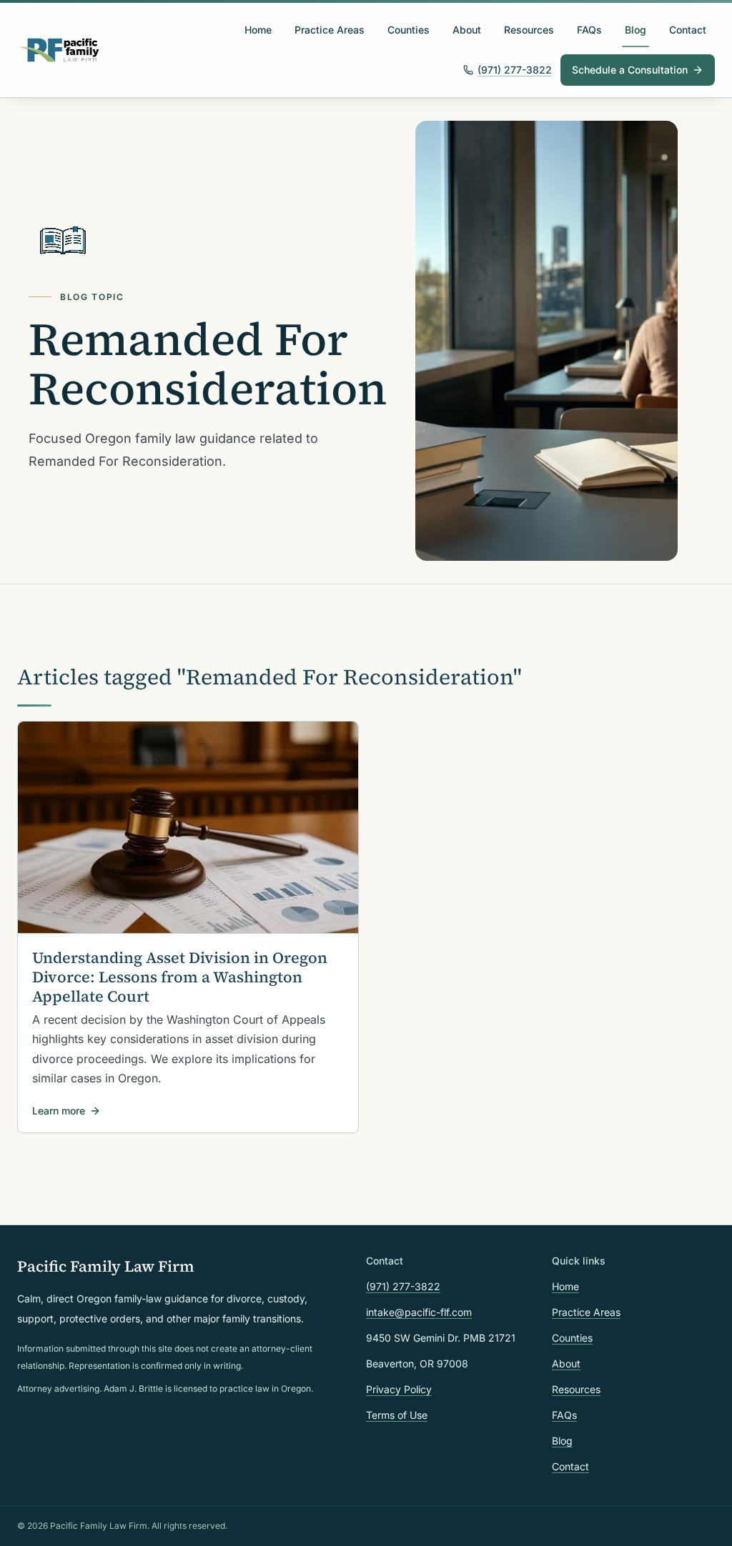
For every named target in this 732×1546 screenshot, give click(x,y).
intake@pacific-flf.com (419, 1312)
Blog (635, 30)
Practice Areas (330, 30)
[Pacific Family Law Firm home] (59, 50)
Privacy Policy (399, 1389)
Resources (529, 30)
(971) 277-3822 (515, 70)
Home (258, 30)
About (466, 30)
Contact (687, 30)
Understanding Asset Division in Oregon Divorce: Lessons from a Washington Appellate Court (179, 977)
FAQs (589, 30)
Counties (408, 30)
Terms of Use (396, 1415)
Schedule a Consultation (630, 70)
